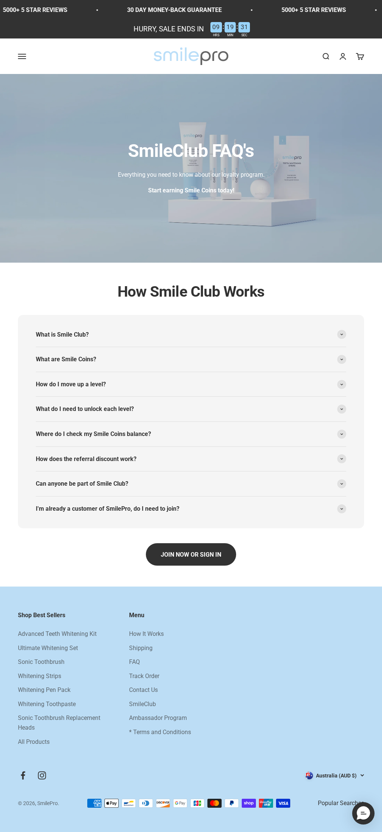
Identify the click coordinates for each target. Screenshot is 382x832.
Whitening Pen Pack (44, 689)
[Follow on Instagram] (42, 775)
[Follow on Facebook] (23, 775)
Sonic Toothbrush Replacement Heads (59, 722)
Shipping (141, 648)
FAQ (134, 661)
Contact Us (143, 689)
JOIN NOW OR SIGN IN (191, 554)
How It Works (146, 633)
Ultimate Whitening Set (48, 648)
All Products (34, 741)
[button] (363, 813)
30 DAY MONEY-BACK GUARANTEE (166, 9)
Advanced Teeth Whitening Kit (57, 633)
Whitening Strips (39, 676)
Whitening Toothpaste (47, 704)
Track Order (144, 676)
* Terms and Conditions (160, 732)
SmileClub (142, 704)
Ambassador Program (158, 717)
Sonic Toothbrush (41, 661)
